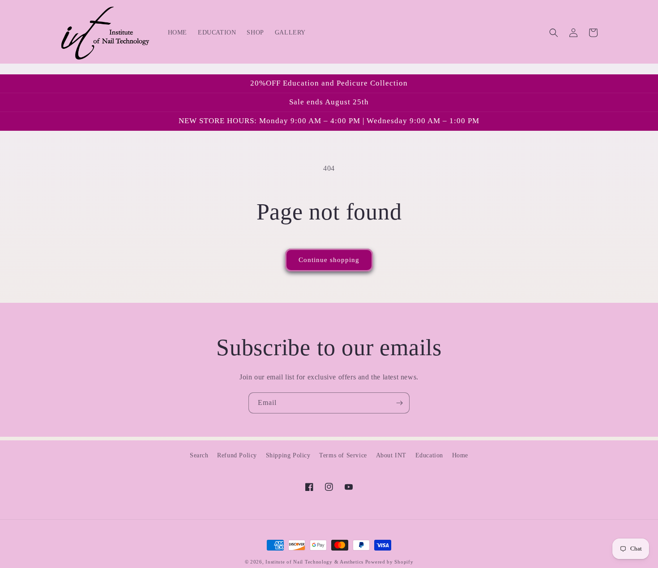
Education (429, 455)
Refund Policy (237, 455)
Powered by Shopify (389, 561)
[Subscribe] (399, 402)
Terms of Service (343, 455)
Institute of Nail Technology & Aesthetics (314, 561)
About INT (391, 455)
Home (460, 455)
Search (199, 455)
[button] (554, 33)
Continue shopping (329, 259)
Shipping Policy (288, 455)
